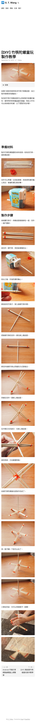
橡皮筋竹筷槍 (20, 101)
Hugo (21, 719)
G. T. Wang (11, 2)
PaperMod (27, 719)
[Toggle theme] (18, 2)
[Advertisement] (18, 29)
